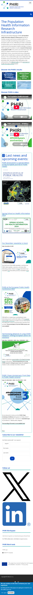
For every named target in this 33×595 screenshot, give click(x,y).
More (3, 430)
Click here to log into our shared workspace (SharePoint (15, 536)
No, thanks (11, 592)
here (19, 269)
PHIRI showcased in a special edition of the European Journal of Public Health (15, 164)
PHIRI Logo (5, 549)
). (29, 536)
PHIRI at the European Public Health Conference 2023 (15, 288)
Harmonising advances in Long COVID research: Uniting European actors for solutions (16, 335)
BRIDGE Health (15, 62)
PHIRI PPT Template (8, 552)
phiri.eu (11, 576)
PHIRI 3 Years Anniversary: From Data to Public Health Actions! (16, 376)
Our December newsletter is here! (15, 243)
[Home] (12, 5)
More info (8, 589)
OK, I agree (4, 592)
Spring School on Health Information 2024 (16, 214)
